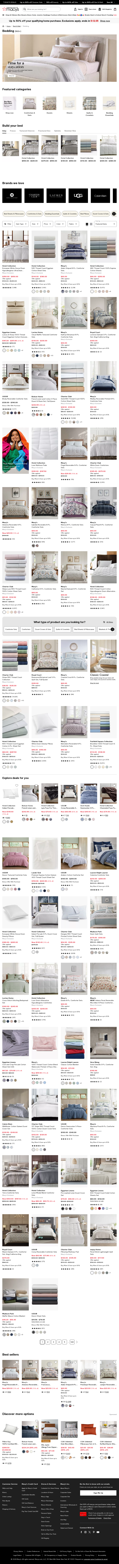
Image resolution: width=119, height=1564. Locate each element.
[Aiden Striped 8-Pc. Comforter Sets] (74, 247)
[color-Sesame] (74, 422)
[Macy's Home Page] (10, 9)
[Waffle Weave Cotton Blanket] (15, 1294)
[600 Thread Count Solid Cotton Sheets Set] (103, 1171)
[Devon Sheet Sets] (45, 1294)
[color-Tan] (48, 291)
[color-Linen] (11, 350)
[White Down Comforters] (103, 444)
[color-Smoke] (15, 700)
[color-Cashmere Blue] (77, 1083)
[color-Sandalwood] (66, 889)
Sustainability (64, 1524)
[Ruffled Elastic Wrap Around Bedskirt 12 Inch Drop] (108, 1429)
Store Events (45, 1521)
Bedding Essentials (52, 214)
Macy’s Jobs (64, 1511)
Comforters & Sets (34, 214)
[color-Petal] (15, 612)
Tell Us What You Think (48, 1534)
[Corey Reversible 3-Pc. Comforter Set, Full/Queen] (69, 793)
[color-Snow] (4, 413)
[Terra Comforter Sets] (15, 1171)
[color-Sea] (15, 350)
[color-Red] (37, 545)
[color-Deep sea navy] (44, 890)
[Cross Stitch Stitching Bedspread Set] (15, 979)
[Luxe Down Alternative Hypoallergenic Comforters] (108, 145)
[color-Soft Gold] (11, 821)
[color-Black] (86, 1457)
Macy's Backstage (47, 1501)
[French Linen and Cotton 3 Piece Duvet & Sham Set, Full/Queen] (45, 377)
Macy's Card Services (29, 1507)
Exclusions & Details (95, 1518)
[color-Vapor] (77, 422)
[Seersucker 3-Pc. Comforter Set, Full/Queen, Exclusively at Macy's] (88, 793)
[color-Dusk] (4, 1147)
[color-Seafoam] (70, 291)
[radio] (33, 291)
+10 (52, 355)
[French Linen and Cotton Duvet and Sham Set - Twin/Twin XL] (30, 1429)
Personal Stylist (46, 1513)
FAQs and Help (7, 1488)
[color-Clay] (37, 414)
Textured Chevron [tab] (27, 131)
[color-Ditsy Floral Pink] (66, 957)
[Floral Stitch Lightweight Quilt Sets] (103, 1230)
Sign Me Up (98, 1493)
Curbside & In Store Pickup (50, 1488)
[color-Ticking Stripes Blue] (62, 957)
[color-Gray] (66, 1208)
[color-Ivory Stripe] (103, 767)
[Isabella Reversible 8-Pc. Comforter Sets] (45, 503)
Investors (63, 1501)
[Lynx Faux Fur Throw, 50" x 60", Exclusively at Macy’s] (49, 793)
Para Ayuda (6, 1501)
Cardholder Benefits (28, 1495)
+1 (51, 414)
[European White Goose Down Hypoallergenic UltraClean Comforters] (15, 247)
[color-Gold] (92, 1208)
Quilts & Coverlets (70, 214)
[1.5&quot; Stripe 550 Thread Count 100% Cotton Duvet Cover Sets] (45, 1105)
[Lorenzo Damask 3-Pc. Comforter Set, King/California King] (103, 313)
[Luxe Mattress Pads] (45, 444)
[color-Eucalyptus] (107, 1272)
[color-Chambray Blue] (82, 819)
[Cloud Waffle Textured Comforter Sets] (45, 313)
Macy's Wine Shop (47, 1509)
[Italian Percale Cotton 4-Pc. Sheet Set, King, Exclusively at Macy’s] (10, 793)
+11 (81, 422)
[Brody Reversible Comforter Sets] (15, 377)
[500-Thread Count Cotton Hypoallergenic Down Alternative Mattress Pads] (103, 567)
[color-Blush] (48, 355)
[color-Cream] (19, 1021)
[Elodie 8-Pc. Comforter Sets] (74, 979)
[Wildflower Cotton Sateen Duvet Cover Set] (15, 1105)
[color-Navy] (37, 355)
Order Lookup (6, 1496)
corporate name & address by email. (96, 1559)
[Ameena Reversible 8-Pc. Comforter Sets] (15, 503)
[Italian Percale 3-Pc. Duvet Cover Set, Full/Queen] (45, 912)
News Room (64, 1515)
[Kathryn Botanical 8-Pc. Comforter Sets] (74, 313)
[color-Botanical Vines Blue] (77, 957)
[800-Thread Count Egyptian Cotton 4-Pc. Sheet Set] (15, 722)
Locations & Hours (47, 1492)
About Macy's (64, 1488)
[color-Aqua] (95, 952)
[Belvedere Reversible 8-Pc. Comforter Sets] (74, 722)
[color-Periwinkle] (103, 1208)
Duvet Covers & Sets (101, 214)
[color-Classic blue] (11, 1080)
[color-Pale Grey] (66, 1083)
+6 (110, 291)
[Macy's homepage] (3, 26)
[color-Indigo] (11, 1334)
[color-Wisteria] (19, 612)
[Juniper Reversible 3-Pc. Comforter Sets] (108, 1370)
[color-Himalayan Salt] (11, 889)
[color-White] (33, 291)
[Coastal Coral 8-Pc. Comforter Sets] (74, 656)
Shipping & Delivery (8, 1509)
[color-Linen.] (15, 1080)
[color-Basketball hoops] (70, 1457)
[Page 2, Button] (76, 1342)
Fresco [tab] (13, 131)
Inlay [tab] (4, 131)
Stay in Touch (45, 1517)
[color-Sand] (107, 291)
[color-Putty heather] (44, 414)
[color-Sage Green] (107, 952)
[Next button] (114, 214)
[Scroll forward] (112, 629)
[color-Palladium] (99, 291)
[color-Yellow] (103, 952)
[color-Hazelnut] (41, 291)
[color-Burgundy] (99, 1208)
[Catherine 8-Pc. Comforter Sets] (45, 567)
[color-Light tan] (48, 890)
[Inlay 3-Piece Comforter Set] (30, 145)
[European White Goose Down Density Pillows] (15, 912)
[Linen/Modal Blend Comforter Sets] (45, 1171)
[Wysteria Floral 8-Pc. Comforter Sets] (103, 1105)
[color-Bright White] (41, 355)
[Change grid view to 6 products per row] (91, 224)
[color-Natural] (95, 1272)
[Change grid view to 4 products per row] (87, 224)
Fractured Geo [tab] (44, 131)
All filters (109, 622)
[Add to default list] (16, 785)
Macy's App (45, 1496)
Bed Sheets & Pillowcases (14, 214)
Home (9, 26)
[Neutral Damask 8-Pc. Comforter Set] (74, 567)
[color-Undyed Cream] (33, 355)
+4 (22, 413)
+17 (93, 1457)
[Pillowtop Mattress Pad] (74, 1230)
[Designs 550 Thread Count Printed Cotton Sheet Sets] (74, 912)
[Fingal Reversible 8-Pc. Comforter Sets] (74, 444)
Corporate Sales (65, 1492)
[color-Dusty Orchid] (15, 889)
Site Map (63, 1520)
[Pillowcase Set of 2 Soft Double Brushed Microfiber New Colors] (88, 1429)
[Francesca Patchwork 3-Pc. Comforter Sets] (49, 1370)
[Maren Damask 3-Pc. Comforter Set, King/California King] (15, 1230)
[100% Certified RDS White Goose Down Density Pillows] (10, 1429)
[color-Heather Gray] (44, 1332)
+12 (110, 1208)
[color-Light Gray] (66, 291)
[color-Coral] (92, 952)
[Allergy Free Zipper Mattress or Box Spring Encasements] (49, 1429)
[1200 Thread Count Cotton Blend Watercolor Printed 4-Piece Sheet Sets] (45, 1043)
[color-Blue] (62, 291)
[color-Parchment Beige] (11, 1147)
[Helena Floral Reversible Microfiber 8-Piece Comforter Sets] (103, 979)
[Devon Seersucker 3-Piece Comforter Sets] (74, 1105)
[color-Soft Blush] (47, 819)
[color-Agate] (15, 767)
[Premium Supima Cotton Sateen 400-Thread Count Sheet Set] (45, 853)
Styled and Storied (66, 1528)
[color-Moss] (41, 414)
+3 (80, 291)
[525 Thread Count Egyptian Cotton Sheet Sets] (45, 247)
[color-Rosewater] (103, 291)
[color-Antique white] (101, 1457)
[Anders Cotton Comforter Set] (74, 853)
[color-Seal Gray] (66, 819)
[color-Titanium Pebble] (43, 819)
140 (72, 1342)
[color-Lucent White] (62, 1083)
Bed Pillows (84, 214)
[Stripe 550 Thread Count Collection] (15, 656)
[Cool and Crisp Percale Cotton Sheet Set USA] (15, 1043)
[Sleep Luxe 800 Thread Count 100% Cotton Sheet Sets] (15, 567)
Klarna (4, 1492)
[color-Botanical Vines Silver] (74, 957)
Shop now (105, 21)
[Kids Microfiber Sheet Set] (69, 1429)
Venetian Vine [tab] (70, 131)
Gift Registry (45, 1538)
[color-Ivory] (37, 291)
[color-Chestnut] (19, 413)
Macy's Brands (46, 1505)
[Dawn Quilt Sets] (103, 912)
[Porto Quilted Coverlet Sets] (69, 145)
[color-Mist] (44, 291)
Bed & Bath (17, 26)
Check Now (107, 1518)
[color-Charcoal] (15, 1021)
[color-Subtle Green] (74, 1083)
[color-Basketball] (66, 1457)
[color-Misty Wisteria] (62, 889)
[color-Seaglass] (107, 767)
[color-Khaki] (8, 1334)
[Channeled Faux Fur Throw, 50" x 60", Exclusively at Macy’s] (108, 793)
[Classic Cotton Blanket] (74, 1043)
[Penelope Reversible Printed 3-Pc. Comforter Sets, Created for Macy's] (88, 1370)
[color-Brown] (89, 1457)
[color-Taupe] (77, 291)
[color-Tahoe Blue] (19, 889)
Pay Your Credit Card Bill (30, 1511)
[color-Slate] (50, 819)
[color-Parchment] (70, 422)
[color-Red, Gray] (70, 1405)
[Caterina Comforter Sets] (103, 853)
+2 (22, 350)
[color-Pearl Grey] (11, 767)
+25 (74, 1457)
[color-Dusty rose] (74, 291)
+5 (73, 1405)
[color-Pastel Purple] (4, 1080)
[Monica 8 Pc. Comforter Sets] (74, 503)
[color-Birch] (8, 413)
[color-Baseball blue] (62, 1457)
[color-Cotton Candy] (19, 700)
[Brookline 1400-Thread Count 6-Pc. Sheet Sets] (103, 722)
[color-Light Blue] (44, 1082)
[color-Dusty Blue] (8, 1147)
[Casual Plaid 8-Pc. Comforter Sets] (103, 503)
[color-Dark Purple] (8, 1080)
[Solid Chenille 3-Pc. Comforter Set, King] (103, 1043)
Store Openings (46, 1526)
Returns (4, 1505)
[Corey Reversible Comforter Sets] (45, 1230)
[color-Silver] (8, 821)
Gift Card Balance (28, 1503)
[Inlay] (10, 148)
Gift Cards (25, 1499)
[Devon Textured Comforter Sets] (15, 853)
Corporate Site (65, 1496)
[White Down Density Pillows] (45, 722)
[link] (30, 159)
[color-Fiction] (15, 413)
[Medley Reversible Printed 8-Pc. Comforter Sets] (103, 377)
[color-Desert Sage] (4, 1021)
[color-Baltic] (48, 414)
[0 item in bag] (115, 9)
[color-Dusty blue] (41, 890)
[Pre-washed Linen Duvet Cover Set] (74, 1171)
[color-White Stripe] (95, 767)
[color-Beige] (82, 1457)
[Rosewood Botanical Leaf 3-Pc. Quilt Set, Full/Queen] (45, 656)
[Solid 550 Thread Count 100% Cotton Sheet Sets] (74, 377)
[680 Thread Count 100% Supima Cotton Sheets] (88, 145)
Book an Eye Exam (47, 1530)
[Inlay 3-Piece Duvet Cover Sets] (49, 145)
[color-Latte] (103, 1272)
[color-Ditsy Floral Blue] (70, 957)
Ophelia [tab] (57, 131)
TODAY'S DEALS (9, 2)
